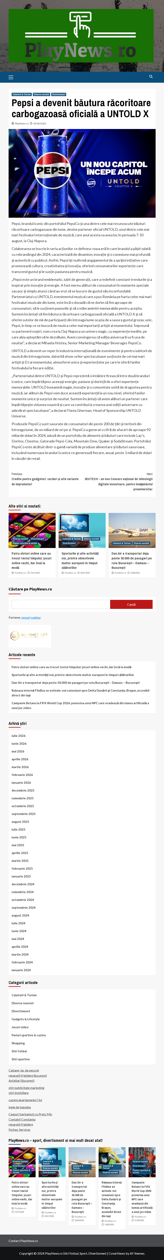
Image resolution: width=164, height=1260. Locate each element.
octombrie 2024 (23, 899)
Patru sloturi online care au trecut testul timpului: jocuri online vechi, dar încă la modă (31, 560)
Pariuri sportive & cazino (25, 543)
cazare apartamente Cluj (25, 1100)
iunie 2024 (19, 931)
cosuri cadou (30, 617)
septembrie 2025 (24, 814)
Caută (131, 604)
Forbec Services (19, 1129)
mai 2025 (18, 845)
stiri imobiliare (19, 1093)
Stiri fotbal (19, 1051)
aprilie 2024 (20, 946)
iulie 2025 (18, 829)
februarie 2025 (22, 868)
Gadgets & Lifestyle (26, 1019)
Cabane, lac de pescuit (24, 1070)
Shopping (18, 1043)
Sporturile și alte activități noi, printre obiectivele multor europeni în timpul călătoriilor (80, 560)
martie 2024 (20, 954)
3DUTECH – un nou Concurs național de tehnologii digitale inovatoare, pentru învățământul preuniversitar (119, 482)
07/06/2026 (139, 1220)
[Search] (151, 76)
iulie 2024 (18, 923)
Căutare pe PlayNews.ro (30, 588)
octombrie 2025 (23, 806)
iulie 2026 (18, 735)
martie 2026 (20, 767)
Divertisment (58, 94)
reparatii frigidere (21, 1124)
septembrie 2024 (24, 907)
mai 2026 (18, 751)
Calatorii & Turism (22, 94)
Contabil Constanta (22, 1119)
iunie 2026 (19, 743)
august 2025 (20, 821)
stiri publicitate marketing (26, 1088)
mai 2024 (18, 939)
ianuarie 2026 (21, 782)
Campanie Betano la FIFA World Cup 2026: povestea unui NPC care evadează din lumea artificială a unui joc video (80, 705)
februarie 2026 (22, 775)
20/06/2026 (135, 572)
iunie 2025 (19, 837)
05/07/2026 (85, 572)
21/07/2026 (35, 572)
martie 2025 (20, 860)
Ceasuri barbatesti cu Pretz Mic (30, 1114)
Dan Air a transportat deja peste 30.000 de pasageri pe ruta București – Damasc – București (132, 560)
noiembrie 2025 (23, 798)
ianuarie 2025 (21, 876)
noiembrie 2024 (23, 892)
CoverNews (117, 1253)
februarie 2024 (22, 962)
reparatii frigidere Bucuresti (28, 1075)
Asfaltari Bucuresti (21, 1080)
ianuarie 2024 (21, 970)
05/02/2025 (39, 123)
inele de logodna (20, 1107)
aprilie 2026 (20, 759)
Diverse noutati (41, 94)
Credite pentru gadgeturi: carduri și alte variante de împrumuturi (45, 479)
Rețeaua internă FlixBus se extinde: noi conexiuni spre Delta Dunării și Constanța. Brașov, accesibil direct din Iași (80, 693)
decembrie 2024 (23, 884)
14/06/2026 (109, 1224)
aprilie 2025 (20, 853)
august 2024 (20, 915)
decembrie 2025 (23, 790)
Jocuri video (20, 1027)
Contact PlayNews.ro (23, 1241)
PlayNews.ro (22, 123)
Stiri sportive (21, 1059)
